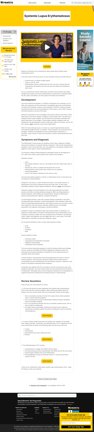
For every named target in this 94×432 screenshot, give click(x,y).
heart (31, 124)
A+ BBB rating (8, 74)
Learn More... (70, 404)
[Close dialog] (90, 414)
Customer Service (47, 409)
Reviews (37, 409)
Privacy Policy (57, 409)
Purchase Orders (47, 411)
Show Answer (47, 315)
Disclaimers (56, 413)
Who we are (12, 76)
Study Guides (47, 2)
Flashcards (62, 2)
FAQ (36, 411)
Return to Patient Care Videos (48, 379)
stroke (59, 186)
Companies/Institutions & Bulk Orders (24, 418)
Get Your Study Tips (76, 427)
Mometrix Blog (19, 420)
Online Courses (32, 2)
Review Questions (8, 43)
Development (7, 36)
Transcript (47, 66)
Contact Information (47, 413)
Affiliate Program (20, 416)
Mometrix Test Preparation (39, 385)
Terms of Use (57, 411)
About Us (37, 413)
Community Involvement (21, 414)
